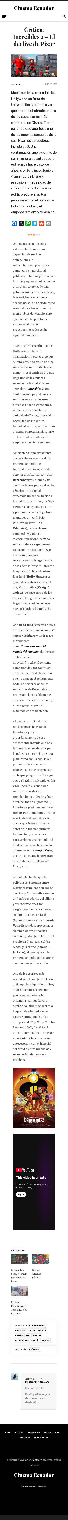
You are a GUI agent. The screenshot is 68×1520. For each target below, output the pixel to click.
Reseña (35, 1340)
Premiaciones (52, 1433)
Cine (7, 1433)
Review (46, 1340)
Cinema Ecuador (34, 8)
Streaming (34, 1433)
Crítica (19, 1336)
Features (25, 1437)
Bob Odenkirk (37, 1325)
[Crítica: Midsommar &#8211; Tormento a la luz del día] (19, 1291)
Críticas (16, 84)
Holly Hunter (34, 1336)
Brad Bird (20, 1330)
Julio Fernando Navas (37, 1381)
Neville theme (28, 1485)
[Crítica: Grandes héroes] (40, 1259)
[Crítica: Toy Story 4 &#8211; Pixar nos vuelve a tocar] (19, 1259)
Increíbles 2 (22, 1340)
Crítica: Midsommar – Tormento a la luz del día (19, 1307)
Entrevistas (41, 1437)
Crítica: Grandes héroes (37, 1273)
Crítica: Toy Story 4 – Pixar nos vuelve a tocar (19, 1275)
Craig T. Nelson (37, 1330)
